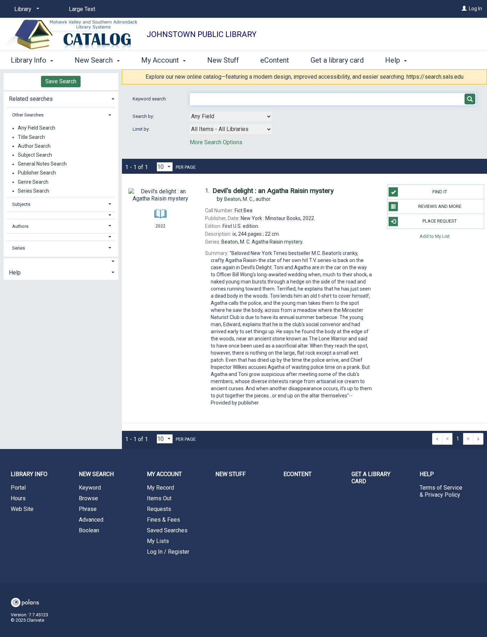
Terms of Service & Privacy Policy (441, 491)
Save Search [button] (60, 81)
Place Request (439, 221)
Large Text (82, 9)
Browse (88, 498)
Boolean (89, 530)
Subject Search (35, 155)
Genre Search (33, 182)
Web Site (22, 509)
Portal (18, 487)
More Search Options (216, 142)
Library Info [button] (29, 60)
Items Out (159, 498)
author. (247, 199)
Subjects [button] (21, 204)
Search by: (144, 116)
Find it (439, 191)
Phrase (88, 509)
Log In (475, 8)
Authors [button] (20, 226)
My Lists (158, 541)
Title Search (31, 137)
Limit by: (142, 129)
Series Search (33, 191)
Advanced (91, 519)
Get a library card (337, 60)
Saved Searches (167, 530)
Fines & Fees (163, 519)
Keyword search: (150, 98)
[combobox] (231, 116)
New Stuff (223, 60)
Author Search (34, 146)
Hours (18, 498)
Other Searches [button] (27, 115)
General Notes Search (42, 164)
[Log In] (464, 8)
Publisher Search (37, 173)
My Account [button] (161, 60)
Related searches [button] (31, 98)
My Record (160, 487)
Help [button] (393, 60)
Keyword (90, 487)
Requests (159, 509)
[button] (61, 215)
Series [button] (18, 248)
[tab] (61, 98)
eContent (274, 60)
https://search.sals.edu (434, 76)
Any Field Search (36, 128)
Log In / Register (168, 551)
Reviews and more (439, 206)
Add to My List (435, 236)
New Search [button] (94, 60)
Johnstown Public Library (202, 34)
